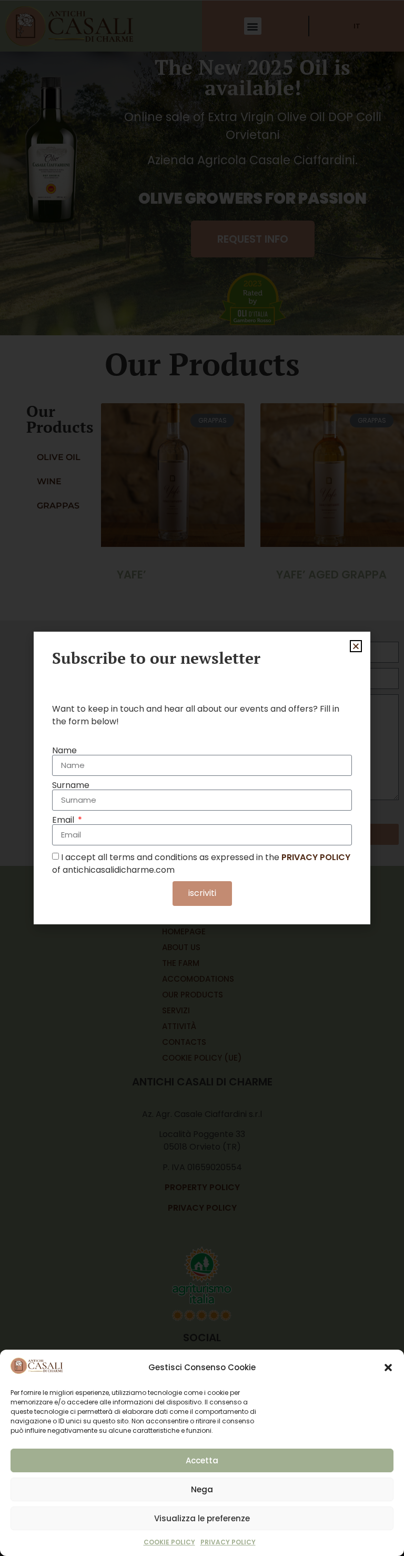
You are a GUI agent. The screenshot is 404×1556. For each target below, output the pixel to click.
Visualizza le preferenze (202, 1518)
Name (64, 750)
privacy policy (315, 857)
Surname (70, 785)
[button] (388, 1367)
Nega (202, 1489)
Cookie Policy (169, 1542)
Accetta (202, 1460)
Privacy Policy (228, 1542)
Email (64, 820)
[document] (202, 778)
